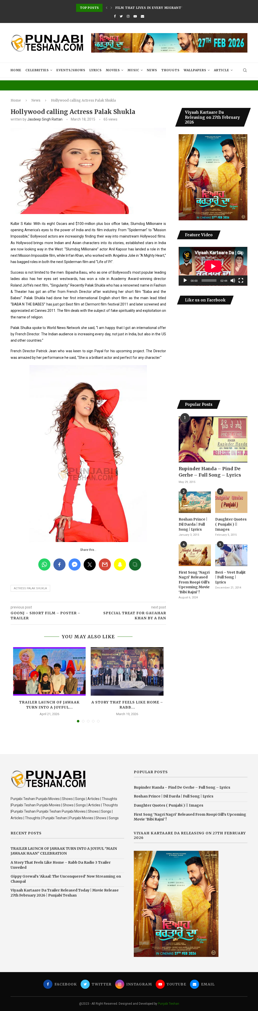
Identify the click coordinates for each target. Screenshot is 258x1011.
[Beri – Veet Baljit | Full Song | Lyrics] (231, 555)
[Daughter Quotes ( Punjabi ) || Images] (231, 502)
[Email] (142, 16)
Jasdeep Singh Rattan (44, 119)
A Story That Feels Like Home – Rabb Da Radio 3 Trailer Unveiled (61, 865)
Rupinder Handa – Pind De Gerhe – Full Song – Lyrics (210, 472)
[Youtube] (135, 16)
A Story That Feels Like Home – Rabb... (127, 705)
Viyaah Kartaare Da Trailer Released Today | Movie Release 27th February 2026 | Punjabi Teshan (65, 893)
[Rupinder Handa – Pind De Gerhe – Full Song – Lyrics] (213, 439)
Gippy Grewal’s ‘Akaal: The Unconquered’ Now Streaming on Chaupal (66, 879)
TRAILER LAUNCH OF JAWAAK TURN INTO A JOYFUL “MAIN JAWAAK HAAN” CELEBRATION (64, 851)
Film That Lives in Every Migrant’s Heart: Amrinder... (169, 8)
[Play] (185, 280)
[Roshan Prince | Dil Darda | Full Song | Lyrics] (195, 502)
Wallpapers (195, 70)
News (152, 70)
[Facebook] (115, 16)
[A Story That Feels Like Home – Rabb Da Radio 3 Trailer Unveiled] (127, 671)
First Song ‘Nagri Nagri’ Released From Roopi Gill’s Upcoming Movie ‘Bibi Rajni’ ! (194, 582)
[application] (213, 266)
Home (16, 70)
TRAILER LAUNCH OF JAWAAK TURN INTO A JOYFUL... (49, 705)
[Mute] (232, 280)
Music (133, 70)
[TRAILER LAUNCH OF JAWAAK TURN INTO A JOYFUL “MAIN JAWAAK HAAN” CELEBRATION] (49, 671)
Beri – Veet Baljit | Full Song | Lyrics (230, 577)
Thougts (170, 70)
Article (221, 70)
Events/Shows (70, 70)
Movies (113, 70)
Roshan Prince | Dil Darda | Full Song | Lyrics (193, 524)
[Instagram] (128, 16)
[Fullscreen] (240, 280)
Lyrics (95, 70)
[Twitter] (121, 16)
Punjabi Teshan (168, 1003)
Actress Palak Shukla (30, 588)
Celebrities (37, 70)
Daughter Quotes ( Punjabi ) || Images (231, 524)
